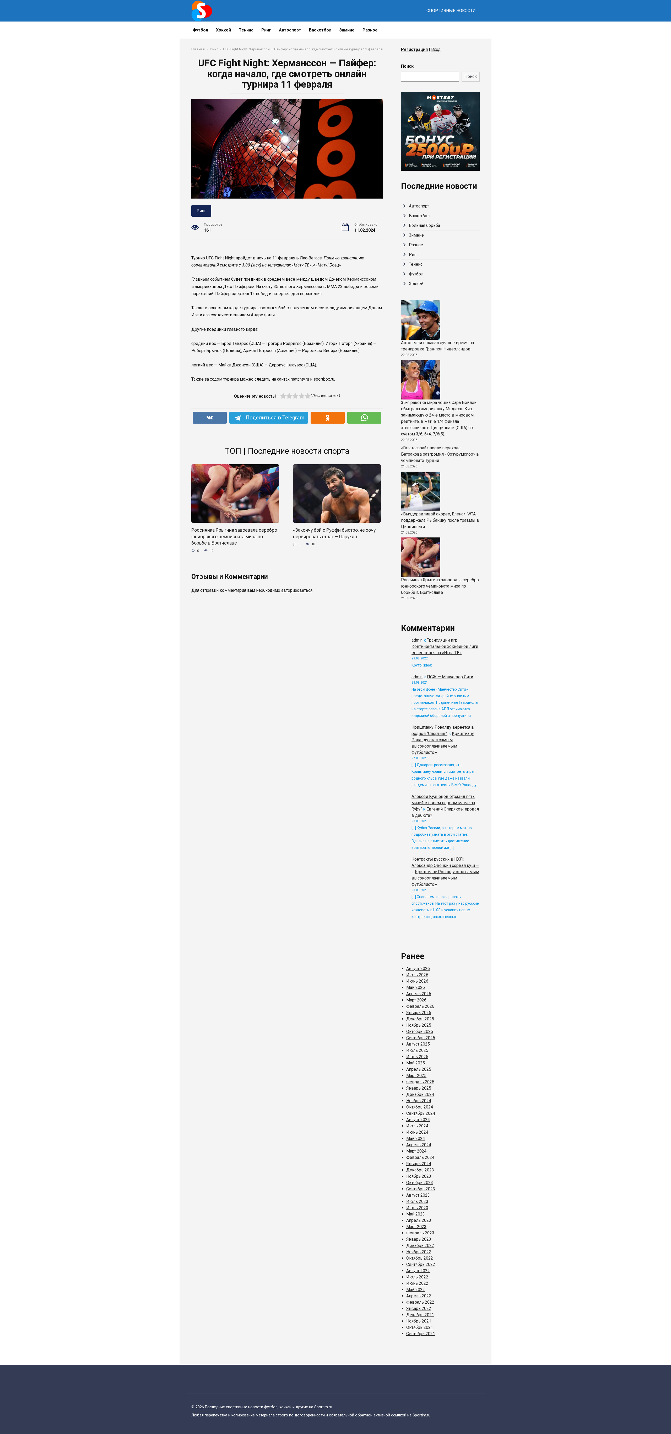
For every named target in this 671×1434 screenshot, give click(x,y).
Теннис (246, 30)
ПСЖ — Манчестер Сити (450, 676)
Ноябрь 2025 (418, 1025)
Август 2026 (418, 968)
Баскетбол (320, 30)
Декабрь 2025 (420, 1018)
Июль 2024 (417, 1125)
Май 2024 (415, 1138)
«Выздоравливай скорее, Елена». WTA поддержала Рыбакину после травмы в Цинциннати (440, 520)
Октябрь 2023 (419, 1182)
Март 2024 (416, 1151)
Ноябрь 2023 (418, 1176)
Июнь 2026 (417, 981)
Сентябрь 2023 (420, 1188)
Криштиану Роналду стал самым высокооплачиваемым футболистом (445, 878)
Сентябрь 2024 (420, 1113)
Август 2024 (418, 1119)
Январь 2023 (418, 1239)
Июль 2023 (417, 1201)
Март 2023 (416, 1226)
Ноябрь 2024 (418, 1100)
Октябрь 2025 (419, 1031)
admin (417, 640)
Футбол (200, 30)
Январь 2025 (418, 1088)
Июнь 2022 (417, 1283)
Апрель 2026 (418, 993)
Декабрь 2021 (420, 1314)
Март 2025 (416, 1075)
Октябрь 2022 (419, 1258)
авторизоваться (296, 590)
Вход (436, 49)
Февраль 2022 (420, 1302)
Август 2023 (418, 1195)
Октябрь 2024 (419, 1107)
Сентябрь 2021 (420, 1333)
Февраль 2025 (420, 1081)
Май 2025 (415, 1062)
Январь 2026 (418, 1012)
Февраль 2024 (420, 1157)
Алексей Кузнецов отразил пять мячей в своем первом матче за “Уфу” (443, 803)
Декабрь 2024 (420, 1094)
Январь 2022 (418, 1308)
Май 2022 (415, 1289)
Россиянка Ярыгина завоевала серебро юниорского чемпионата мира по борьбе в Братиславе (234, 536)
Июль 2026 (417, 974)
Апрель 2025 (418, 1069)
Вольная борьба (424, 225)
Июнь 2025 (417, 1056)
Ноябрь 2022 (418, 1251)
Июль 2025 (417, 1050)
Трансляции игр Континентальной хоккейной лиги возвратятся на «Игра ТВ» (445, 646)
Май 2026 (415, 987)
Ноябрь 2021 (418, 1321)
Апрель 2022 (418, 1295)
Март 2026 (416, 1000)
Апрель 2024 (418, 1144)
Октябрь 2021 (419, 1327)
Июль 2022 (417, 1277)
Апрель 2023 (418, 1220)
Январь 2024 (418, 1163)
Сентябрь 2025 (420, 1037)
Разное (370, 30)
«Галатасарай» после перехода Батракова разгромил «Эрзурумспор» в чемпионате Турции (440, 454)
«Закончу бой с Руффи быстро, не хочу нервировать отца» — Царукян (334, 533)
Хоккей (223, 30)
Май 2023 (415, 1214)
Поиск (407, 66)
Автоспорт (290, 30)
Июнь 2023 (417, 1207)
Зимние (347, 30)
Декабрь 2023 (420, 1170)
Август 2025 (418, 1044)
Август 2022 (418, 1270)
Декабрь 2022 (420, 1245)
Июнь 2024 (417, 1132)
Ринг (266, 30)
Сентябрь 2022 (420, 1264)
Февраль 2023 (420, 1232)
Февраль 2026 (420, 1006)
